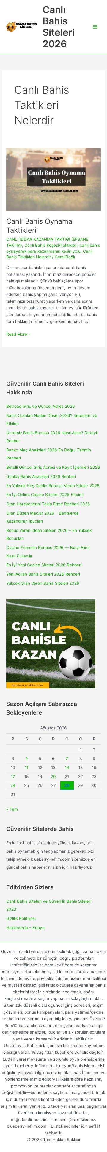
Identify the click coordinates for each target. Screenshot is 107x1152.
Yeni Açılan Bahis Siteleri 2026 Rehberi (43, 574)
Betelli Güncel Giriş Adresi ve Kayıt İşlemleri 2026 (53, 467)
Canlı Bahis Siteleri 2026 (59, 27)
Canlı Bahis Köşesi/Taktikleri (50, 245)
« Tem (12, 809)
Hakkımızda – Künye (25, 927)
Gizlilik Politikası (21, 918)
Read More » (18, 335)
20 (53, 776)
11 (26, 767)
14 (67, 767)
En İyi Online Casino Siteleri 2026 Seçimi (45, 494)
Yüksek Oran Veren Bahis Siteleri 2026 (42, 583)
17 (13, 776)
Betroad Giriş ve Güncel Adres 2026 (40, 406)
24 (12, 785)
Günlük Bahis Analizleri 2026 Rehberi (41, 476)
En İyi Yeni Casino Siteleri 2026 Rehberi (43, 564)
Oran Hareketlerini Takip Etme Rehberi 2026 (48, 503)
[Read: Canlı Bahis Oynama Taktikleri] (53, 178)
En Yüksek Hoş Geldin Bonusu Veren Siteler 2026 (53, 485)
